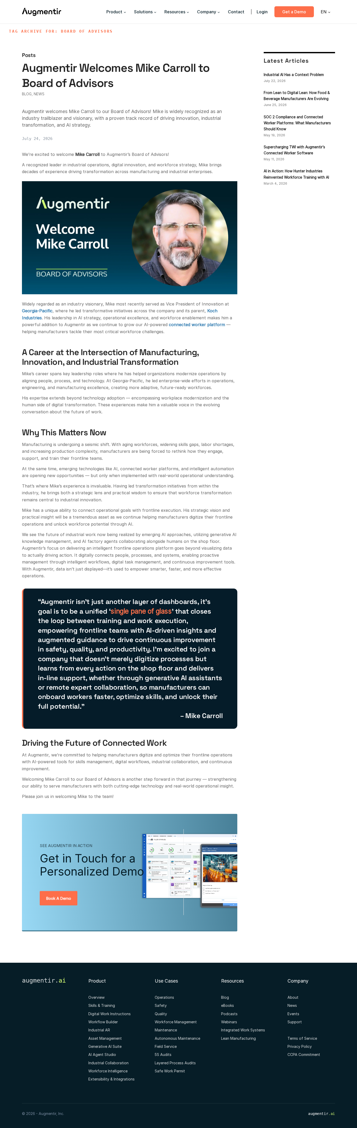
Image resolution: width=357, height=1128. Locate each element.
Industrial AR (99, 1030)
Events (293, 1014)
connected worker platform (197, 324)
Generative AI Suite (105, 1046)
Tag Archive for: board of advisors (61, 31)
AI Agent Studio (102, 1054)
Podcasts (229, 1014)
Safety (161, 1005)
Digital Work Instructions (109, 1014)
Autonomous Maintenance (177, 1038)
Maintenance (166, 1030)
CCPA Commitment (303, 1054)
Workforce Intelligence (108, 1071)
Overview (96, 997)
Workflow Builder (103, 1022)
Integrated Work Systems (243, 1030)
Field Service (166, 1046)
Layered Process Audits (175, 1063)
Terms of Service (302, 1038)
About (292, 997)
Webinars (229, 1022)
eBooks (227, 1005)
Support (294, 1022)
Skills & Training (101, 1005)
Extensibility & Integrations (111, 1079)
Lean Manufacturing (238, 1038)
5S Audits (163, 1054)
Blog (27, 94)
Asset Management (105, 1038)
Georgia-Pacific (37, 310)
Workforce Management (176, 1022)
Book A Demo (58, 898)
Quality (161, 1014)
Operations (164, 997)
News (39, 94)
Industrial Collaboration (108, 1063)
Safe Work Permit (170, 1071)
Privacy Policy (299, 1046)
